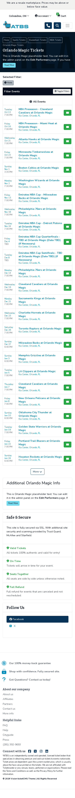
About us (8, 694)
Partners (8, 704)
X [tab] (14, 626)
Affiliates (8, 699)
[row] (37, 112)
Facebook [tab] (18, 619)
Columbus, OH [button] (18, 16)
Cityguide (8, 735)
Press (6, 740)
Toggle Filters (63, 91)
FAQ (5, 725)
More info (8, 713)
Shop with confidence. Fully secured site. (34, 671)
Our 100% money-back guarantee (30, 663)
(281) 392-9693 (12, 744)
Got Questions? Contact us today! (29, 679)
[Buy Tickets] (67, 113)
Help (5, 730)
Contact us (9, 708)
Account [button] (43, 16)
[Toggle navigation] (67, 25)
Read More (9, 65)
